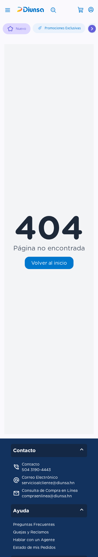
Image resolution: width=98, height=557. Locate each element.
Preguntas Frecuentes (34, 524)
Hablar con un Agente (34, 540)
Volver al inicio (49, 263)
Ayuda (49, 509)
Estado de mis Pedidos (34, 547)
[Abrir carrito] (80, 9)
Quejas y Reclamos (31, 532)
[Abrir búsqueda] (53, 9)
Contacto (49, 449)
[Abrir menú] (7, 9)
